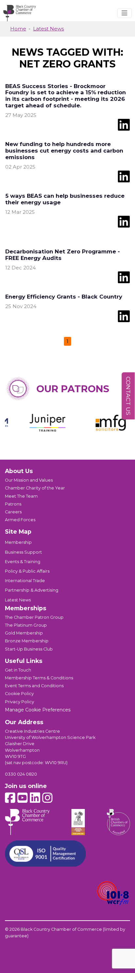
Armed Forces (20, 519)
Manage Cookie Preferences (37, 710)
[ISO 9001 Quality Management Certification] (45, 853)
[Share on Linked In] (124, 124)
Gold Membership (24, 633)
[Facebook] (10, 797)
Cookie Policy (19, 693)
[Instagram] (47, 797)
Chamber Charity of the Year (35, 488)
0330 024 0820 (21, 774)
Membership (18, 542)
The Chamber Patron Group (34, 617)
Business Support (23, 552)
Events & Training (22, 561)
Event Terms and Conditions (34, 685)
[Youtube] (22, 797)
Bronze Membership (26, 640)
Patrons (13, 504)
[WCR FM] (113, 893)
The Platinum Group (26, 625)
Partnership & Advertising (31, 590)
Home (18, 29)
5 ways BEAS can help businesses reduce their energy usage (65, 199)
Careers (13, 511)
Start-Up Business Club (29, 649)
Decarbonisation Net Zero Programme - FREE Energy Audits (62, 254)
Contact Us (128, 395)
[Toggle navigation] (124, 13)
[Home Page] (19, 13)
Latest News (48, 29)
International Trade (25, 580)
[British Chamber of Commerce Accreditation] (118, 822)
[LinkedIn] (35, 797)
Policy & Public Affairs (27, 571)
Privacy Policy (19, 701)
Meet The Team (21, 496)
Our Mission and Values (29, 480)
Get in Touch (18, 670)
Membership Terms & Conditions (39, 677)
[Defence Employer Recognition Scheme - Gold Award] (78, 822)
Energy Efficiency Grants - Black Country (63, 296)
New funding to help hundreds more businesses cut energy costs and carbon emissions (64, 150)
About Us (19, 471)
